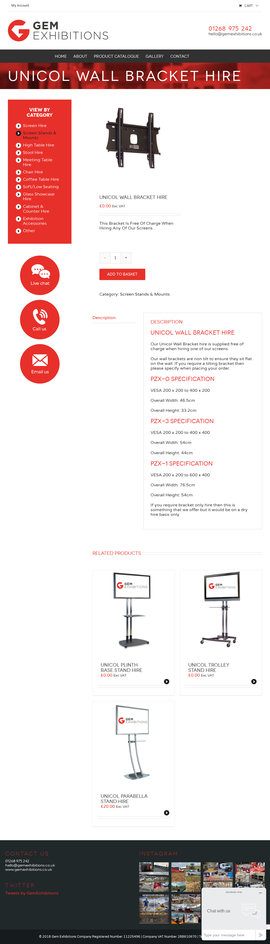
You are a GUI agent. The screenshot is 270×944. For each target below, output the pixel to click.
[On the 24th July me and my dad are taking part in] (154, 909)
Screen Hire (35, 125)
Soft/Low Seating (41, 186)
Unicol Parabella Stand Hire (124, 799)
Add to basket (122, 274)
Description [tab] (104, 317)
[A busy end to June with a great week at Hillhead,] (154, 877)
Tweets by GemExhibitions (32, 893)
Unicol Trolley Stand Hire (208, 668)
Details (167, 682)
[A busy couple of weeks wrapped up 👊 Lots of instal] (186, 909)
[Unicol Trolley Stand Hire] (221, 611)
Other (29, 230)
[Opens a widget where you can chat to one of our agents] (234, 914)
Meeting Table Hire (37, 162)
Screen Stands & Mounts (145, 294)
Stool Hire (33, 152)
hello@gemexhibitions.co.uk (235, 34)
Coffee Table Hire (41, 179)
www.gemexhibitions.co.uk (28, 870)
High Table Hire (38, 145)
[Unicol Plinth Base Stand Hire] (134, 611)
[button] (207, 56)
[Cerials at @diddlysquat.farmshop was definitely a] (186, 877)
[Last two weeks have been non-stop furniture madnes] (250, 877)
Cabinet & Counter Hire (36, 209)
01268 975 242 (17, 861)
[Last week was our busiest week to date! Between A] (218, 877)
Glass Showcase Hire (39, 196)
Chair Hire (33, 172)
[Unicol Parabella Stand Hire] (134, 742)
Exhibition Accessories (35, 221)
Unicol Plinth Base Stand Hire (121, 668)
